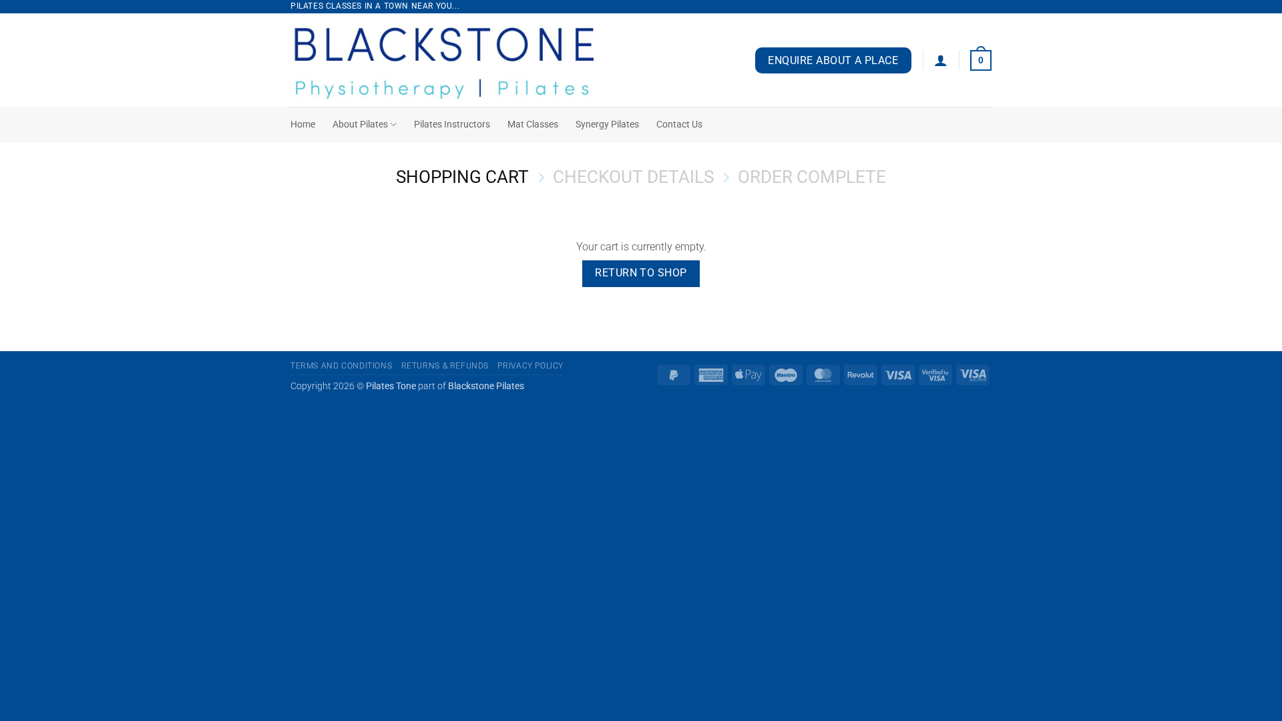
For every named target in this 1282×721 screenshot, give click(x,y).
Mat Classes (532, 124)
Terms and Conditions (341, 366)
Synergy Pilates (607, 124)
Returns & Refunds (445, 366)
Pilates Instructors (452, 124)
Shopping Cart (462, 177)
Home (302, 124)
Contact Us (679, 124)
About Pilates (360, 124)
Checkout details (633, 177)
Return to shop (641, 273)
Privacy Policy (530, 366)
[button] (940, 60)
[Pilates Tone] (463, 60)
